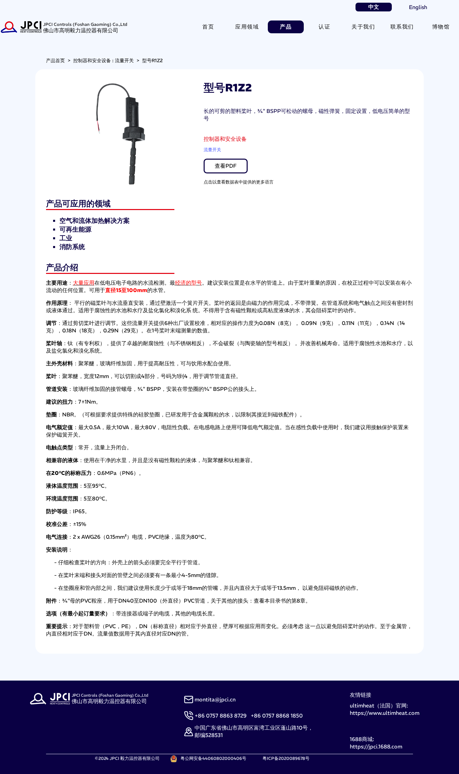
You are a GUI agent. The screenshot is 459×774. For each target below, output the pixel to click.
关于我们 (363, 26)
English (418, 7)
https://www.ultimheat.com (384, 712)
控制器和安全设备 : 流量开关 (103, 60)
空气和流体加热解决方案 (94, 220)
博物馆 (441, 26)
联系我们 (402, 26)
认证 (324, 26)
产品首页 (55, 60)
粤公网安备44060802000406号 (213, 758)
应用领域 (247, 26)
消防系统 (72, 247)
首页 (208, 26)
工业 (65, 238)
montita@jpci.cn (215, 699)
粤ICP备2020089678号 (285, 758)
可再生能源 (75, 229)
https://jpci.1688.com (376, 746)
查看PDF (226, 165)
